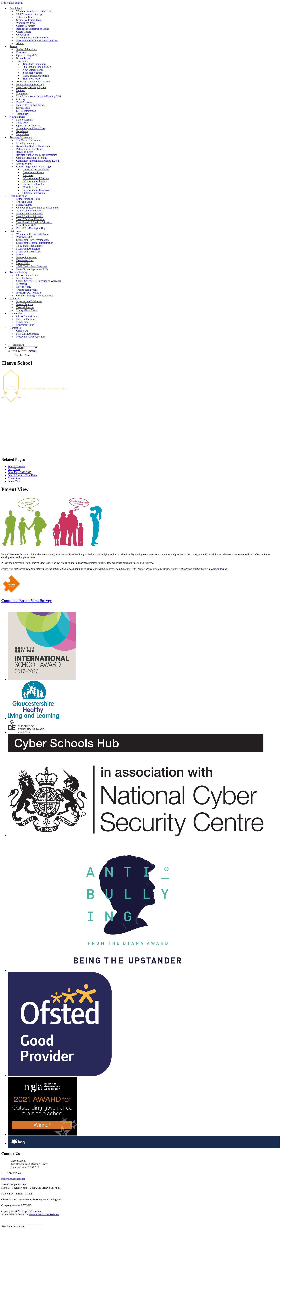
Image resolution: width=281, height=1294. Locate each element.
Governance (22, 34)
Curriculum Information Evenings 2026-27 (38, 160)
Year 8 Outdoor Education (29, 213)
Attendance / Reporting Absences (33, 81)
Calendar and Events (33, 172)
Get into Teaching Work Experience (34, 295)
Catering (20, 99)
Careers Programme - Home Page (33, 166)
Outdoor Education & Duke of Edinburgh (37, 207)
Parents (13, 46)
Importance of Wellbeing (29, 301)
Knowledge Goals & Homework (33, 146)
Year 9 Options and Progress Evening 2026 (38, 96)
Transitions (21, 61)
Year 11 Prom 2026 (26, 225)
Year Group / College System (31, 87)
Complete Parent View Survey (26, 600)
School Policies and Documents (32, 37)
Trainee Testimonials (26, 289)
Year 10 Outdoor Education (30, 219)
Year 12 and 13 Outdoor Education (34, 222)
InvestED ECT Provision (29, 292)
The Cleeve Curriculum (28, 140)
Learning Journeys (25, 143)
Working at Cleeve (25, 23)
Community (16, 313)
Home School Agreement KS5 (32, 269)
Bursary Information (26, 257)
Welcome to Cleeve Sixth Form (32, 234)
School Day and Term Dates (30, 128)
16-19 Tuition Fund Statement (31, 266)
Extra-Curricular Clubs (28, 198)
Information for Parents (35, 181)
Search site (6, 1226)
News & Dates (17, 116)
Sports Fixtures (24, 204)
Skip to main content (11, 2)
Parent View (22, 134)
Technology (22, 113)
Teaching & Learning (21, 137)
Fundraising (22, 322)
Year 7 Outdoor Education (29, 210)
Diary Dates (22, 122)
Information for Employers (36, 190)
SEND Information (26, 110)
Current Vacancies (25, 25)
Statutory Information (34, 193)
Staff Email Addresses (27, 333)
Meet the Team (30, 187)
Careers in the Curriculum (36, 169)
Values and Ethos (25, 17)
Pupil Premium (24, 102)
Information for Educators (36, 178)
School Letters (23, 58)
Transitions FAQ (31, 78)
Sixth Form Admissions (28, 248)
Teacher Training (18, 272)
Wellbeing (15, 298)
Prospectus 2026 (24, 237)
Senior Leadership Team (28, 20)
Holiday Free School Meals (30, 105)
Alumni (20, 43)
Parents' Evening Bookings (30, 84)
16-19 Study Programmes (29, 245)
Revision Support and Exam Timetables (36, 154)
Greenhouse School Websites (44, 1214)
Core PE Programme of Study (31, 157)
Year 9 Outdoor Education (29, 216)
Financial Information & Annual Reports (37, 40)
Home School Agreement (36, 75)
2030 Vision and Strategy (29, 14)
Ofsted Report (23, 31)
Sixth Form (15, 231)
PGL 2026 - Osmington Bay (30, 228)
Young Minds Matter (27, 310)
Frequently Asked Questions (30, 336)
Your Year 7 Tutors (32, 72)
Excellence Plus (24, 163)
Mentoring (21, 283)
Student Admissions (26, 49)
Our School (16, 8)
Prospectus (21, 52)
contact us (221, 569)
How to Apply (23, 286)
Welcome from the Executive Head (34, 11)
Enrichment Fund (25, 325)
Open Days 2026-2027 (28, 125)
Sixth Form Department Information (34, 242)
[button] (10, 343)
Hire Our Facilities (25, 319)
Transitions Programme (35, 64)
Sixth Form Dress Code (28, 251)
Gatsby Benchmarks (33, 184)
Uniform (20, 90)
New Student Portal (33, 69)
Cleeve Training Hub (27, 275)
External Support (25, 307)
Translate (32, 350)
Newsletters (22, 131)
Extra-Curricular (18, 195)
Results (20, 254)
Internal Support (24, 304)
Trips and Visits (24, 201)
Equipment (21, 93)
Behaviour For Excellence (29, 149)
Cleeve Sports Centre (27, 316)
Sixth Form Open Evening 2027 (32, 239)
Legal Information (31, 1211)
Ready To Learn (24, 152)
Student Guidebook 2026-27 (37, 66)
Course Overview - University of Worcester (38, 281)
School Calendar (24, 119)
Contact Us (15, 327)
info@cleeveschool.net (13, 1178)
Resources (28, 175)
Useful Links (23, 263)
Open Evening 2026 (26, 55)
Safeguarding (23, 108)
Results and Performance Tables (32, 28)
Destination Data (24, 260)
